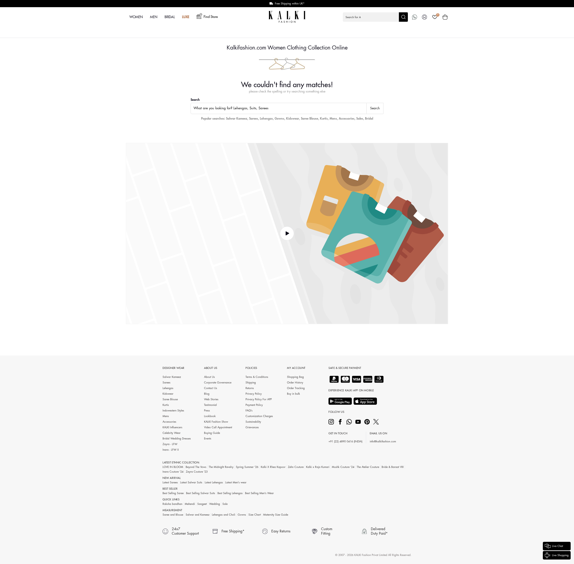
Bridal (369, 118)
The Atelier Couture (368, 467)
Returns (250, 388)
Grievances (252, 427)
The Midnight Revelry (221, 467)
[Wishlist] (434, 17)
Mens (333, 118)
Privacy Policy (254, 393)
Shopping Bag (295, 377)
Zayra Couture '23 (197, 471)
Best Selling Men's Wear (259, 493)
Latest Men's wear (235, 482)
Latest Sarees (170, 482)
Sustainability (253, 421)
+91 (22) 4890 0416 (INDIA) (345, 441)
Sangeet (202, 504)
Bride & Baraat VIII (393, 467)
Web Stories (211, 399)
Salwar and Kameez (197, 514)
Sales (359, 118)
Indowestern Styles (173, 410)
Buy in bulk (293, 393)
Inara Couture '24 (173, 471)
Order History (295, 382)
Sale (225, 504)
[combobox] (279, 108)
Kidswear (292, 118)
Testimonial (210, 405)
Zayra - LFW (170, 444)
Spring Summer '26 (247, 467)
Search (195, 99)
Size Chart (254, 514)
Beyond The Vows (196, 467)
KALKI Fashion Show (216, 421)
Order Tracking (296, 388)
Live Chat (557, 546)
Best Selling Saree (173, 493)
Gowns (279, 118)
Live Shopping (560, 555)
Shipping (251, 382)
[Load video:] (287, 233)
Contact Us (210, 388)
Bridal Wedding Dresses (177, 438)
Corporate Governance (217, 382)
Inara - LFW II (171, 449)
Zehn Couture (296, 467)
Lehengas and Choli (223, 514)
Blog (206, 393)
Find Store (211, 17)
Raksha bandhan (172, 504)
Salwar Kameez (236, 118)
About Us (209, 377)
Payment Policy (254, 405)
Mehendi (190, 504)
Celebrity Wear (171, 433)
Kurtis (324, 118)
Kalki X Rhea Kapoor (273, 467)
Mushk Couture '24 (343, 467)
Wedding (214, 504)
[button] (375, 17)
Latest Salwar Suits (191, 482)
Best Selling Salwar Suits (200, 493)
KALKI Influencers (172, 427)
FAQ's (249, 410)
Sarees (253, 118)
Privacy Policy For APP (259, 399)
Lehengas (266, 118)
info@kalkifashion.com (383, 441)
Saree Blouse (309, 118)
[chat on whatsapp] (414, 17)
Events (207, 438)
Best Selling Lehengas (230, 493)
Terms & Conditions (257, 377)
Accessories (346, 118)
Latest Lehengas (214, 482)
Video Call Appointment (218, 427)
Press (207, 410)
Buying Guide (212, 433)
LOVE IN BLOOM (173, 467)
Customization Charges (259, 416)
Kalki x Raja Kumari (317, 467)
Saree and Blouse (173, 514)
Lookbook (210, 416)
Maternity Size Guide (275, 514)
